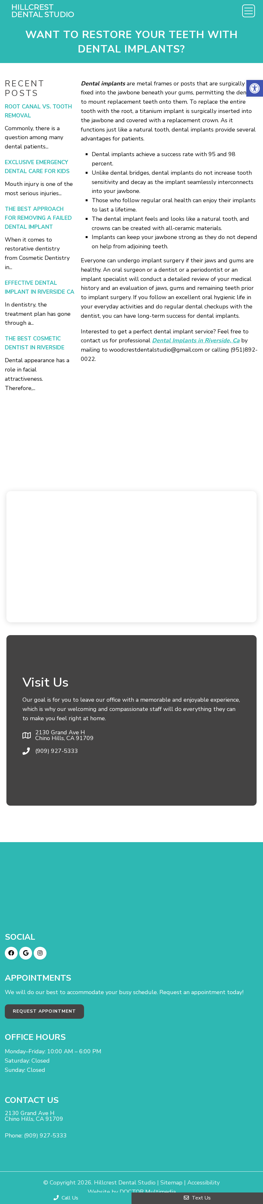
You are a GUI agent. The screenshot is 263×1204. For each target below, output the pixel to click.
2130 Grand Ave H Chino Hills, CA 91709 (64, 735)
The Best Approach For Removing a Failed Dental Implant (38, 218)
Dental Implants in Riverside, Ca (196, 340)
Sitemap (171, 1182)
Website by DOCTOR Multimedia (132, 1192)
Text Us (201, 1197)
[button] (254, 88)
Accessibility (203, 1182)
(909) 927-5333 (56, 751)
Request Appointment (44, 1011)
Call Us (69, 1197)
